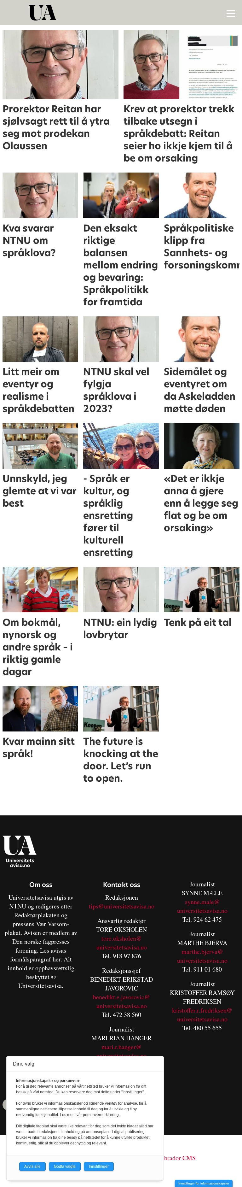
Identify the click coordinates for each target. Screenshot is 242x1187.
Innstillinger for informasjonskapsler (203, 1183)
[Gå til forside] (122, 13)
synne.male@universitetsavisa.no (202, 906)
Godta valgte (65, 1166)
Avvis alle (32, 1166)
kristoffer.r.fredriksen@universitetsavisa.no (202, 1014)
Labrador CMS (177, 1158)
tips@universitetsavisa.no (121, 906)
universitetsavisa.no (121, 947)
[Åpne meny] (231, 13)
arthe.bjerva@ (205, 951)
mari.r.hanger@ (121, 1047)
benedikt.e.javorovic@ (121, 997)
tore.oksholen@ (121, 938)
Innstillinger (99, 1166)
